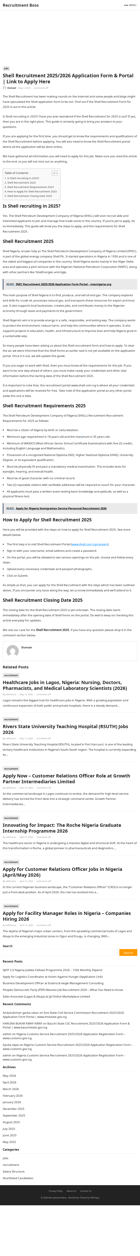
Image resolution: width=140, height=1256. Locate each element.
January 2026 (12, 1102)
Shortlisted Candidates (18, 1178)
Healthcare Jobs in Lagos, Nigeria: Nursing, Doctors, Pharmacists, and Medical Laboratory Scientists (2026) (65, 685)
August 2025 (11, 1122)
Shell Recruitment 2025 (21, 182)
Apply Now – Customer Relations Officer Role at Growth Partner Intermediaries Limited (66, 779)
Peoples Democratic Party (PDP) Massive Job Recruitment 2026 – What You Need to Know (63, 990)
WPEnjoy (94, 1197)
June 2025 (10, 1135)
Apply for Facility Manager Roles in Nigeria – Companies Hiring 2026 (67, 916)
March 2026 (11, 1089)
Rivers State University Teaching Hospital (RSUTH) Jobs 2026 (65, 729)
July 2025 (9, 1129)
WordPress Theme (77, 1197)
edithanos (11, 694)
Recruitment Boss (21, 5)
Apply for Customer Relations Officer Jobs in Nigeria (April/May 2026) (62, 872)
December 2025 (13, 1109)
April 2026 (9, 1082)
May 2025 (9, 1142)
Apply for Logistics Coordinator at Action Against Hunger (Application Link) (53, 977)
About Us (71, 1190)
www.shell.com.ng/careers (90, 544)
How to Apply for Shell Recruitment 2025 (32, 191)
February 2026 (13, 1096)
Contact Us (85, 1190)
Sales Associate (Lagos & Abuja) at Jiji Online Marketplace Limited (46, 996)
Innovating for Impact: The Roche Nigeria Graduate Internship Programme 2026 (62, 828)
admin (7, 1034)
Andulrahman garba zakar (21, 1013)
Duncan (11, 87)
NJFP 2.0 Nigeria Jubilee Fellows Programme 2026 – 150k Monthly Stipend (52, 970)
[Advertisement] (70, 41)
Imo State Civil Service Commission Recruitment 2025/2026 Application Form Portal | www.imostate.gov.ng (63, 1015)
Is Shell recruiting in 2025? (23, 178)
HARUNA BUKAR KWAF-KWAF (22, 1023)
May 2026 (9, 1076)
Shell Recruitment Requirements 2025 (30, 187)
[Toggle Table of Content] (53, 173)
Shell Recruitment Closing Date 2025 (29, 196)
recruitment (11, 675)
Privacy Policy (56, 1190)
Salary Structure (14, 1171)
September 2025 (14, 1115)
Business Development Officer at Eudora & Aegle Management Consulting (53, 983)
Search (7, 946)
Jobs (6, 68)
